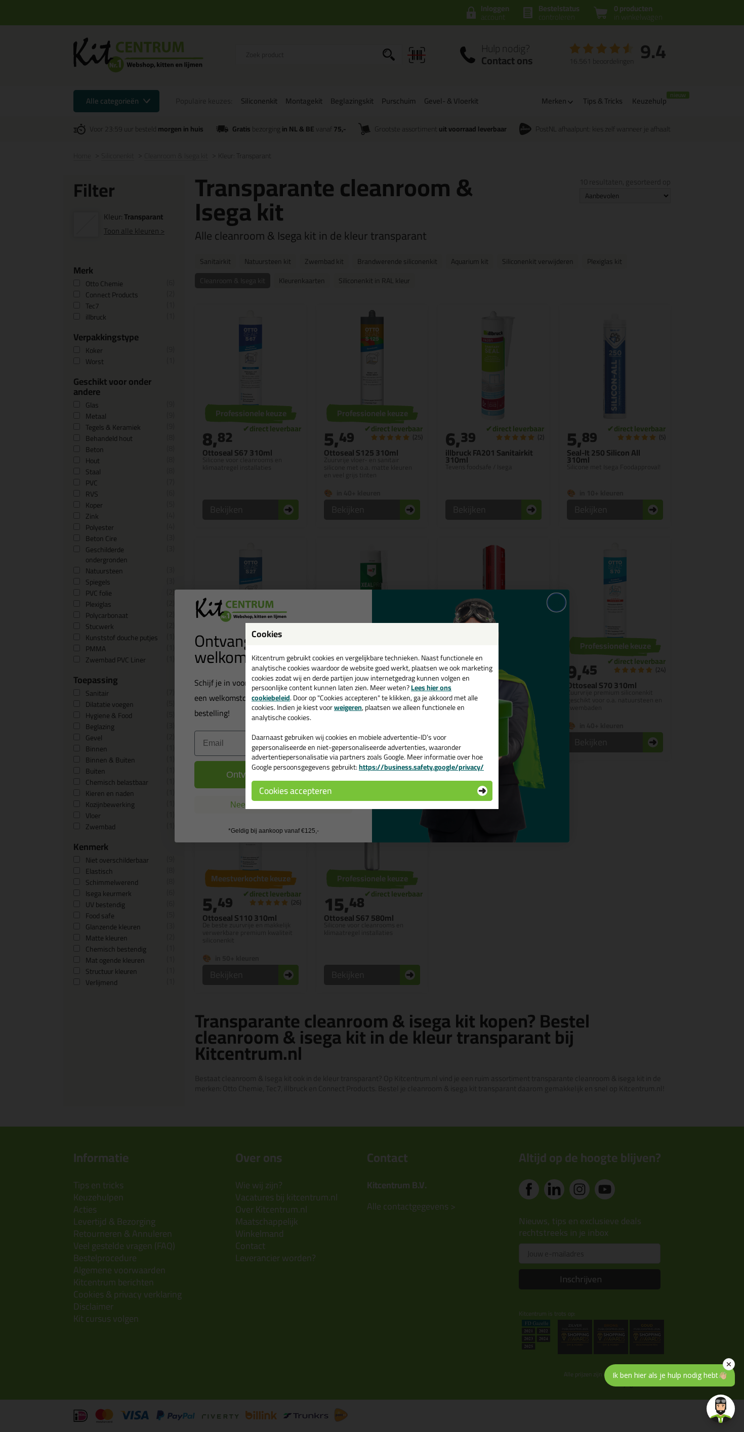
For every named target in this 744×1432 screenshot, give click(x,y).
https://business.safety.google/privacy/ (421, 767)
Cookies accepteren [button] (295, 790)
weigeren (348, 707)
